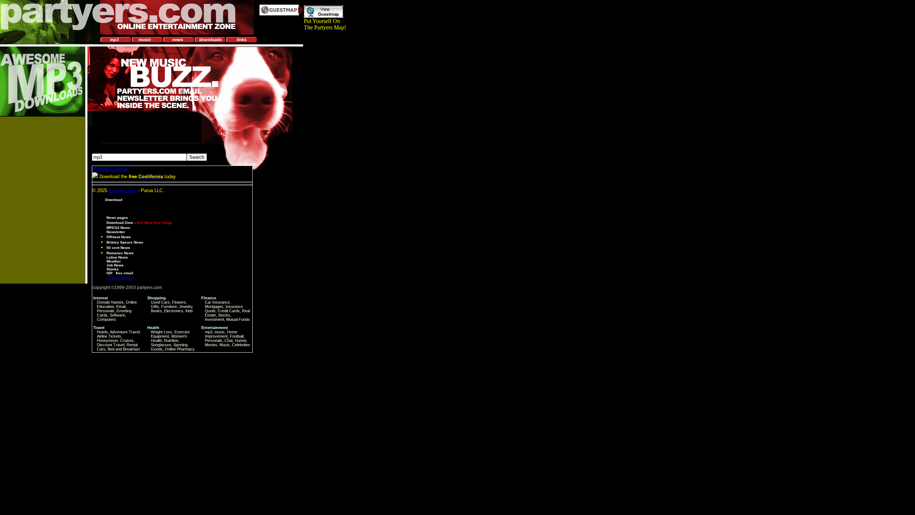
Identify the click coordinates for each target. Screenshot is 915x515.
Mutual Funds (238, 319)
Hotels (102, 332)
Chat (228, 340)
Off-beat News (119, 237)
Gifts (155, 306)
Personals (105, 311)
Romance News (120, 253)
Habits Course (110, 169)
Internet (100, 298)
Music (224, 345)
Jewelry (185, 306)
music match (120, 277)
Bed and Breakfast (124, 349)
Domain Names (110, 302)
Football (236, 336)
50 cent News (118, 248)
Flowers (179, 302)
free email (124, 273)
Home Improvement (221, 334)
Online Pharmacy (180, 349)
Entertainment (214, 327)
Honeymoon (107, 340)
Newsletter (116, 232)
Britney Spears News (125, 242)
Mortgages (214, 306)
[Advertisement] (39, 228)
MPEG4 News (118, 228)
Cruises (127, 340)
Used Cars (160, 302)
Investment (214, 319)
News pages (117, 218)
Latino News (117, 257)
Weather (114, 261)
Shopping (156, 298)
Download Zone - (139, 223)
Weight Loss (161, 332)
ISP (110, 273)
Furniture (169, 306)
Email (120, 306)
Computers (106, 319)
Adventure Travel (125, 332)
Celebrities (241, 345)
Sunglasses (161, 345)
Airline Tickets (109, 336)
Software (117, 315)
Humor (240, 340)
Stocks (113, 269)
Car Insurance (217, 302)
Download (113, 200)
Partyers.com (123, 190)
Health (153, 327)
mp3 (208, 332)
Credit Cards (229, 311)
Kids (189, 311)
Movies (211, 345)
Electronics (173, 311)
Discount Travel (110, 345)
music (219, 332)
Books (156, 311)
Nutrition (171, 340)
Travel (98, 327)
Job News (115, 265)
